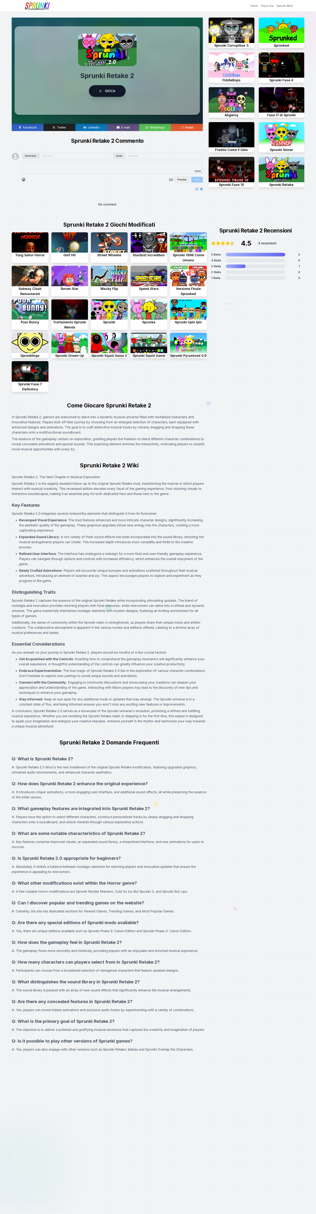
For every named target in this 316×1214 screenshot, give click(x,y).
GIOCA (110, 91)
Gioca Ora (267, 5)
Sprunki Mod (284, 5)
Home (254, 5)
